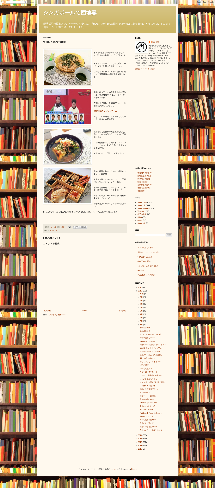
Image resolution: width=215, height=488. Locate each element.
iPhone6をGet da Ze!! (148, 403)
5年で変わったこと (145, 257)
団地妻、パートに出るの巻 (148, 252)
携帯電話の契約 (143, 179)
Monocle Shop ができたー (150, 352)
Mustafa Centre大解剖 (146, 275)
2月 (141, 321)
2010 (140, 449)
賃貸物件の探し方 (144, 173)
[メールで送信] (74, 227)
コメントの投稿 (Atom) (57, 315)
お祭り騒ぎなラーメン (148, 338)
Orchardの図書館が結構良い (151, 375)
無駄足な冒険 (145, 328)
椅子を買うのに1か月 (148, 420)
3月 (141, 318)
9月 (141, 297)
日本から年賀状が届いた (149, 389)
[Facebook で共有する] (82, 227)
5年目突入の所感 (146, 410)
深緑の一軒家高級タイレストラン (153, 345)
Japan (139, 220)
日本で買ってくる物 (145, 248)
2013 (140, 439)
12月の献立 (144, 365)
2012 (140, 442)
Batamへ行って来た (147, 416)
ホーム (84, 311)
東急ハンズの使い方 (147, 406)
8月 (141, 301)
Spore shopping (143, 208)
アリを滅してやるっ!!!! (148, 372)
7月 (141, 304)
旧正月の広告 (145, 331)
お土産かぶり (145, 392)
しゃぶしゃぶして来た (148, 379)
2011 (140, 445)
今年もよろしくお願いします (151, 430)
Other (139, 217)
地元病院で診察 (143, 188)
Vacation (140, 211)
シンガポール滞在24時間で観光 (152, 382)
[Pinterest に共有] (85, 227)
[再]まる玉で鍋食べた (148, 358)
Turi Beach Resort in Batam (150, 413)
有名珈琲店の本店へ (147, 399)
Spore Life (53, 230)
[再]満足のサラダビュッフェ (151, 348)
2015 (140, 291)
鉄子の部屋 (141, 214)
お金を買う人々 (146, 369)
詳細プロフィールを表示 (145, 69)
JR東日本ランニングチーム (105, 111)
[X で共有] (79, 227)
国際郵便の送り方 (144, 185)
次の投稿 (47, 311)
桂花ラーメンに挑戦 (147, 396)
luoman (114, 469)
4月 (141, 314)
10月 (142, 294)
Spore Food (142, 202)
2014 (140, 435)
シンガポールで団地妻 (70, 12)
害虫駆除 (141, 191)
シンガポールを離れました (148, 266)
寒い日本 (141, 270)
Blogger (134, 469)
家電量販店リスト (144, 176)
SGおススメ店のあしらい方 (150, 334)
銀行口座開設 (142, 182)
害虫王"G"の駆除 (143, 261)
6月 (141, 308)
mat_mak (156, 42)
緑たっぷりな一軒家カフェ (150, 362)
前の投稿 (122, 311)
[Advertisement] (147, 118)
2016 (140, 287)
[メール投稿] (69, 227)
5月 (141, 311)
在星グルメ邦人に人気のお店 (151, 355)
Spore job (141, 223)
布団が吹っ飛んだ (147, 423)
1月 (141, 325)
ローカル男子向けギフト (149, 386)
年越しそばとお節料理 (148, 427)
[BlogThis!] (76, 227)
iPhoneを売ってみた (148, 341)
